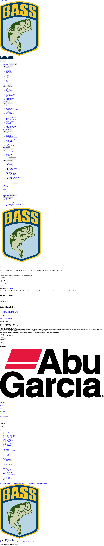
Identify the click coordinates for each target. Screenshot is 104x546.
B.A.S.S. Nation (6, 186)
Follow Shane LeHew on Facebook (11, 310)
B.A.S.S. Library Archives (14, 177)
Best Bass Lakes (9, 136)
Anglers (4, 85)
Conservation (9, 133)
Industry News (9, 154)
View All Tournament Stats (6, 318)
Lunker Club (8, 481)
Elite (7, 453)
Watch (4, 189)
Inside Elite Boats (10, 95)
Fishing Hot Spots (10, 144)
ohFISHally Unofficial (11, 117)
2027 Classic (8, 70)
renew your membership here (48, 290)
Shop (4, 185)
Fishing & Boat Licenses (11, 137)
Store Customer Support (31, 541)
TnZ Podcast (8, 123)
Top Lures (8, 155)
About (11, 541)
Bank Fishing (9, 140)
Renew (10, 164)
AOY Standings (9, 91)
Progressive (8, 135)
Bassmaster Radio (10, 98)
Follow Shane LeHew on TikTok (10, 312)
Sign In (2, 285)
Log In (10, 179)
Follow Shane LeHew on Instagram (11, 311)
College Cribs (9, 111)
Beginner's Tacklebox (10, 151)
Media (24, 541)
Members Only (9, 172)
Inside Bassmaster (10, 113)
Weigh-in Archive (10, 125)
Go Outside (12, 483)
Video (4, 101)
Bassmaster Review (10, 127)
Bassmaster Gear (9, 156)
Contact (14, 541)
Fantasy (4, 190)
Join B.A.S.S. (6, 195)
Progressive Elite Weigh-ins (12, 126)
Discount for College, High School (13, 204)
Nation (7, 75)
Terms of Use (7, 541)
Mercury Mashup (9, 118)
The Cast (8, 107)
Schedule (8, 68)
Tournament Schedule (10, 450)
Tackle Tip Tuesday (10, 121)
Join (9, 163)
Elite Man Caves (9, 96)
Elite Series (8, 71)
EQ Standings (9, 90)
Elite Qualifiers (9, 72)
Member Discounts (12, 178)
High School (8, 79)
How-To (5, 129)
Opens (7, 74)
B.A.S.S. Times (11, 167)
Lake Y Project (9, 114)
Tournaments (6, 64)
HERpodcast (8, 112)
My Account (11, 169)
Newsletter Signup (10, 202)
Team (7, 81)
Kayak (7, 76)
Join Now (11, 288)
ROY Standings (9, 93)
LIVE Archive (9, 464)
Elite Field (8, 89)
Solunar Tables (9, 142)
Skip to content (3, 0)
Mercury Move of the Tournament (13, 119)
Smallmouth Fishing (10, 139)
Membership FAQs (12, 168)
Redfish (7, 82)
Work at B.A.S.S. (38, 483)
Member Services (9, 162)
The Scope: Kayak (10, 108)
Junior (7, 80)
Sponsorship (45, 483)
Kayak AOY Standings (11, 94)
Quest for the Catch (10, 122)
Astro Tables (8, 469)
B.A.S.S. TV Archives (13, 176)
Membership (5, 158)
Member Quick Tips (12, 174)
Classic (7, 451)
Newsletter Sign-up (12, 170)
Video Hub (8, 105)
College (7, 77)
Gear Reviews (9, 153)
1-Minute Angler (9, 141)
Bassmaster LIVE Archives (12, 109)
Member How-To (12, 173)
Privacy (1, 541)
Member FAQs (9, 205)
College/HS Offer (12, 165)
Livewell (8, 116)
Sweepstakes (6, 191)
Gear (4, 147)
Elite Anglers (8, 459)
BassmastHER (9, 99)
